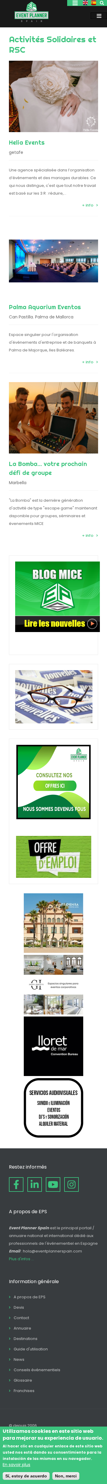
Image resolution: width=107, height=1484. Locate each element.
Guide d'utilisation (31, 1349)
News (19, 1359)
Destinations (25, 1338)
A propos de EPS (29, 1297)
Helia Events (27, 142)
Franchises (24, 1391)
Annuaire (22, 1328)
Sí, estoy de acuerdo (26, 1476)
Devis (19, 1307)
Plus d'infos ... (21, 1259)
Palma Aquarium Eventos (45, 307)
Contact (21, 1318)
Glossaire (23, 1380)
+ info (87, 205)
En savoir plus (16, 1465)
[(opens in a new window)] (53, 951)
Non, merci (66, 1476)
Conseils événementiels (37, 1370)
